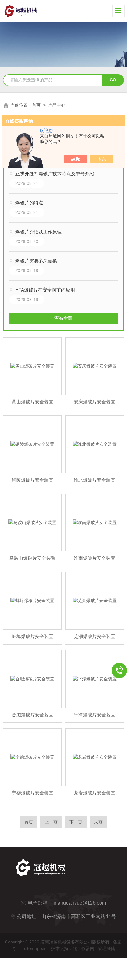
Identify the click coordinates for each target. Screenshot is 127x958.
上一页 (51, 822)
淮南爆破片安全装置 (94, 558)
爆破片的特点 (29, 202)
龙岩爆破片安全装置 (94, 792)
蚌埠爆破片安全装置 (32, 636)
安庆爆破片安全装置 (94, 401)
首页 (36, 105)
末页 (98, 822)
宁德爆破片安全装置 (32, 792)
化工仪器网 (83, 948)
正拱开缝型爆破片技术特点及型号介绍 (54, 173)
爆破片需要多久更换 (36, 260)
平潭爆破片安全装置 (94, 714)
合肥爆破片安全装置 (32, 714)
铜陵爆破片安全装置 (32, 480)
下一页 (75, 822)
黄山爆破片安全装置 (32, 401)
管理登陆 (106, 948)
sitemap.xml (35, 948)
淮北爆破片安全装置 (94, 480)
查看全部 (63, 318)
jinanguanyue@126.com (79, 902)
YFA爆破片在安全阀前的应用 (45, 289)
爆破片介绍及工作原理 (38, 231)
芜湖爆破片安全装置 (94, 636)
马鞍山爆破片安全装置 (32, 558)
